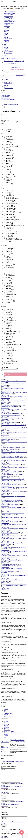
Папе (8, 168)
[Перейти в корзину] (6, 101)
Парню (8, 169)
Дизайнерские (10, 326)
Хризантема (10, 267)
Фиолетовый (10, 301)
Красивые (9, 334)
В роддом (9, 205)
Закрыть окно (19, 75)
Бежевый (9, 274)
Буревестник (7, 28)
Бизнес (8, 311)
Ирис (8, 254)
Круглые (9, 336)
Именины (9, 224)
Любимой (9, 155)
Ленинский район (8, 18)
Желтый (9, 282)
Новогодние (10, 349)
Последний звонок (12, 233)
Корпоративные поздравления (15, 225)
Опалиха (6, 36)
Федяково (6, 37)
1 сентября (10, 195)
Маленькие (9, 338)
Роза (8, 262)
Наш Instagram (4, 752)
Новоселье (10, 227)
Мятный (9, 288)
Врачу (8, 141)
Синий (8, 297)
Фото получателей (9, 51)
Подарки (6, 85)
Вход (5, 55)
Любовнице (10, 157)
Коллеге (9, 152)
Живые (9, 328)
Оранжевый (10, 290)
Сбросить (6, 376)
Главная (6, 721)
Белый (8, 277)
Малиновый (10, 286)
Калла (8, 256)
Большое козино (8, 38)
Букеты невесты (8, 83)
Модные (9, 339)
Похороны (9, 235)
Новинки (6, 40)
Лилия (8, 257)
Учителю (9, 183)
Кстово (6, 24)
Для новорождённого (12, 219)
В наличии (10, 129)
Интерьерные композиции (13, 331)
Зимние (8, 330)
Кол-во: (3, 758)
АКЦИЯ (6, 382)
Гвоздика (9, 249)
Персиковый (10, 291)
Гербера (9, 251)
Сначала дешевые (21, 381)
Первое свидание (11, 231)
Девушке (9, 144)
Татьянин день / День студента (15, 239)
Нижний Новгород (10, 11)
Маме (8, 160)
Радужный (9, 293)
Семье (8, 177)
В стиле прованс (11, 320)
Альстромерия (10, 248)
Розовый (9, 296)
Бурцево (6, 34)
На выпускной (11, 206)
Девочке (9, 142)
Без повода (10, 197)
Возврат (6, 735)
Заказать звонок (5, 744)
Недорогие (9, 345)
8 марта (9, 192)
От (1, 121)
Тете (8, 182)
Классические (10, 333)
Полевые (9, 353)
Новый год (9, 228)
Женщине (9, 150)
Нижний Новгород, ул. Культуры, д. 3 (14, 61)
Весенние (9, 322)
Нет (8, 131)
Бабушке (9, 136)
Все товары (4, 381)
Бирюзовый (10, 278)
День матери (10, 209)
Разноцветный (11, 294)
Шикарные (9, 363)
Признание (10, 236)
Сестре (9, 179)
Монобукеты (10, 341)
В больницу (10, 201)
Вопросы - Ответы (9, 731)
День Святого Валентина (13, 213)
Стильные (9, 358)
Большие (9, 312)
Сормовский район (9, 23)
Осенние (9, 352)
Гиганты (9, 315)
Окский (6, 31)
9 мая (8, 194)
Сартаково (6, 30)
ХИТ (2, 382)
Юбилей (9, 241)
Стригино (6, 27)
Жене (8, 149)
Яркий (8, 302)
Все (7, 127)
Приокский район (8, 16)
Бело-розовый (10, 275)
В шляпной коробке (12, 361)
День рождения (11, 211)
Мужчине (9, 163)
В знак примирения (12, 203)
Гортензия (9, 253)
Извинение (10, 222)
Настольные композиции (13, 344)
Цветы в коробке (8, 88)
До (17, 121)
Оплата (6, 47)
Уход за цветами (8, 53)
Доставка (6, 45)
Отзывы (6, 50)
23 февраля (9, 190)
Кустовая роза (10, 264)
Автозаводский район (9, 13)
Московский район (9, 20)
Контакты (6, 48)
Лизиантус (9, 259)
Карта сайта (7, 730)
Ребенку (9, 172)
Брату (8, 138)
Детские (9, 325)
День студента (10, 216)
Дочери (9, 147)
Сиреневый (9, 299)
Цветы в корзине (8, 82)
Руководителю (11, 176)
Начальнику (10, 165)
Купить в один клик (18, 786)
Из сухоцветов (10, 317)
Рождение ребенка (12, 238)
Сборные (9, 356)
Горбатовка (7, 26)
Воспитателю (10, 139)
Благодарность (11, 200)
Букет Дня (9, 314)
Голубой (9, 280)
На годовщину (11, 208)
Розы (5, 81)
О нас (5, 44)
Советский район (8, 14)
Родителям (10, 174)
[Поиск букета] (2, 101)
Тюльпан (9, 265)
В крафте (9, 319)
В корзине (9, 360)
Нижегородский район (10, 21)
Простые (9, 355)
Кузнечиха (6, 41)
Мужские (9, 342)
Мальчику (9, 158)
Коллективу (10, 153)
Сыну (8, 180)
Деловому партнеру (12, 146)
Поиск (14, 1)
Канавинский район (9, 17)
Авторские (10, 309)
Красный (9, 283)
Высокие (9, 323)
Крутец (6, 33)
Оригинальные (11, 350)
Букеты (6, 79)
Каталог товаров (5, 76)
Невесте (9, 166)
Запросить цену (14, 804)
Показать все (4, 704)
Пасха (8, 230)
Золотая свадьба (11, 220)
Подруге (9, 171)
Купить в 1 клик (5, 386)
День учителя (10, 217)
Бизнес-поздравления (12, 198)
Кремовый (9, 285)
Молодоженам (10, 161)
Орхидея (9, 260)
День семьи (10, 214)
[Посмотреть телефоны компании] (4, 101)
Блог (5, 737)
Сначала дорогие (11, 381)
